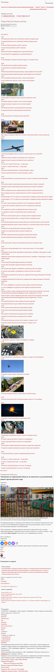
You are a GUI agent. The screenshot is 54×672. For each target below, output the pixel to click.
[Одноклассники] (18, 21)
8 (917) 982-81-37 (5, 583)
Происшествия (5, 618)
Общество (3, 616)
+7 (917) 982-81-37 (23, 16)
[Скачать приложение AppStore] (6, 19)
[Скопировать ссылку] (9, 486)
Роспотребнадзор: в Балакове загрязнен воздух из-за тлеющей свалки (20, 568)
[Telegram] (4, 21)
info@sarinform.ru (13, 586)
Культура (3, 627)
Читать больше (15, 574)
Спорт (2, 629)
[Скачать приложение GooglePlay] (17, 19)
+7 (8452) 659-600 (8, 16)
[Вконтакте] (10, 21)
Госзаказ (15, 474)
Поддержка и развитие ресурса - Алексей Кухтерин (14, 671)
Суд (2, 620)
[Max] (24, 21)
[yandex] (7, 665)
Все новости (4, 34)
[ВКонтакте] (1, 486)
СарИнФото (4, 631)
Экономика (4, 624)
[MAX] (7, 486)
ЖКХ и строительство (6, 626)
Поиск (2, 28)
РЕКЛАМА (3, 642)
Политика (3, 622)
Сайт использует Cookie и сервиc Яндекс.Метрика (14, 659)
